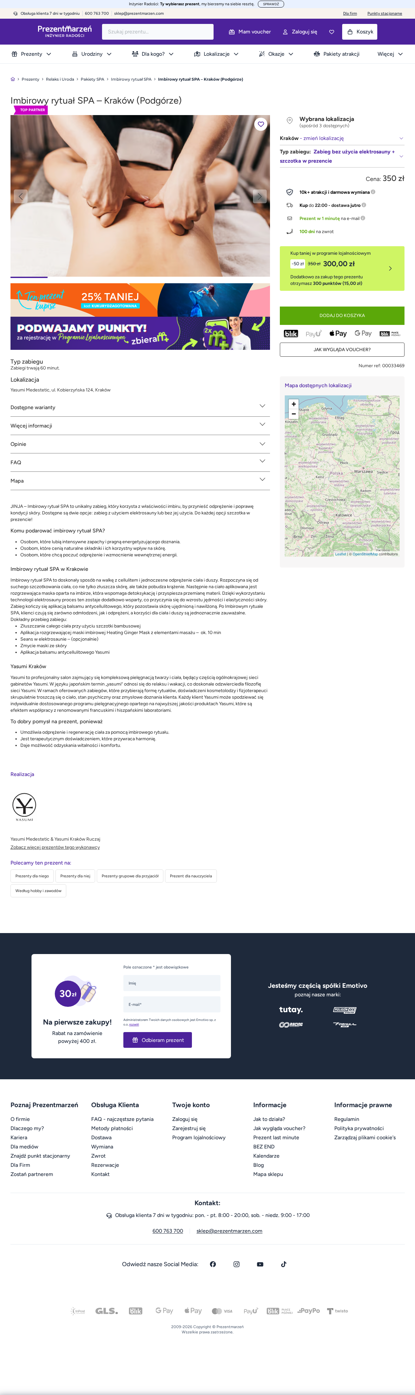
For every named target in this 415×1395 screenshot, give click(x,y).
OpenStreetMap (365, 553)
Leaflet (340, 553)
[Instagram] (236, 1264)
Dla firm (350, 13)
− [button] (294, 414)
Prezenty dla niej (75, 876)
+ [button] (294, 404)
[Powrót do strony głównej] (12, 79)
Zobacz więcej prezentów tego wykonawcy (55, 847)
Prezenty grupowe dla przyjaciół (130, 876)
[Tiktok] (284, 1264)
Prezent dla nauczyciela (191, 876)
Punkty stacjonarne (384, 13)
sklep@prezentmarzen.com (139, 13)
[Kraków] (140, 195)
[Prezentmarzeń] (65, 32)
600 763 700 (168, 1231)
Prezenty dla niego (32, 876)
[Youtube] (260, 1264)
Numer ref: (370, 366)
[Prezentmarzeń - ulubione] (332, 32)
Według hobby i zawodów (38, 890)
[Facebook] (213, 1264)
